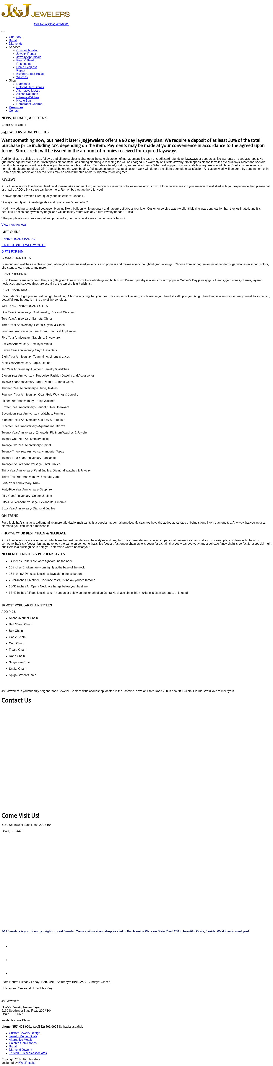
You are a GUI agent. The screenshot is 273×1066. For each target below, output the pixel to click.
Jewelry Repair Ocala (23, 1036)
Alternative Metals (28, 90)
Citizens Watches (27, 97)
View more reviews (14, 224)
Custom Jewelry (27, 50)
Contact (14, 110)
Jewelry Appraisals (28, 57)
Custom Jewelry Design (24, 1033)
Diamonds (15, 43)
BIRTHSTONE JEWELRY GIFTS (23, 245)
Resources (16, 107)
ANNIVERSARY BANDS (18, 238)
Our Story (15, 37)
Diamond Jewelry (20, 1049)
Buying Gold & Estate (30, 73)
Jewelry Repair (26, 53)
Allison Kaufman (27, 93)
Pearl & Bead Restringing (25, 62)
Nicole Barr (23, 100)
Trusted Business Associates (28, 1053)
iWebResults (26, 1062)
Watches (22, 77)
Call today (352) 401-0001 (51, 24)
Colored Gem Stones (30, 87)
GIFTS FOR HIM (12, 251)
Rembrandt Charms (29, 104)
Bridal (13, 40)
